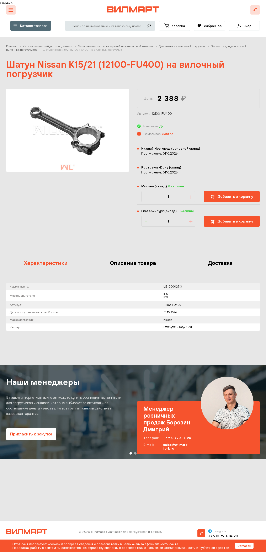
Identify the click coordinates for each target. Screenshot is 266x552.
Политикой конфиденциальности (171, 548)
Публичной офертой (214, 548)
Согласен (244, 545)
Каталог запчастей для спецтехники (48, 46)
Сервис (6, 3)
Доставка (220, 263)
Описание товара (133, 263)
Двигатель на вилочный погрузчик (182, 46)
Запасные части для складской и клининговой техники (115, 46)
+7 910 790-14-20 (177, 438)
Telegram (219, 531)
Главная (11, 46)
